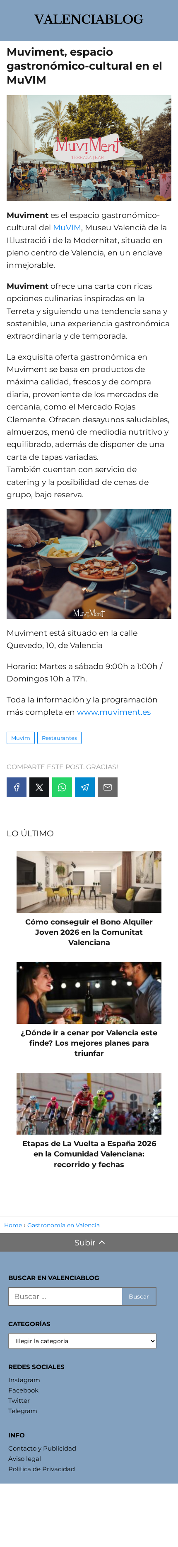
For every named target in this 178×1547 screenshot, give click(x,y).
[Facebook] (16, 787)
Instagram (24, 1380)
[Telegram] (85, 787)
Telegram (22, 1411)
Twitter (19, 1400)
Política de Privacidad (41, 1469)
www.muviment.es (114, 712)
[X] (39, 787)
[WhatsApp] (62, 787)
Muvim (20, 738)
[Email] (108, 787)
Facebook (23, 1390)
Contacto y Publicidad (42, 1448)
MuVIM (67, 227)
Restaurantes (59, 738)
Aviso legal (24, 1459)
